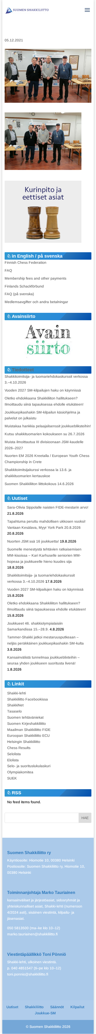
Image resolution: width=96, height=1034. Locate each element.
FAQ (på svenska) (19, 294)
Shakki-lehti (16, 693)
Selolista (14, 754)
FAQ (8, 270)
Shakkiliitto (34, 1007)
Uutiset (12, 1007)
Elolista (13, 760)
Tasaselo (14, 711)
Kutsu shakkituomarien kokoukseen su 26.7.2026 (44, 434)
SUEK (12, 778)
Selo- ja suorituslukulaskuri (28, 766)
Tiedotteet (23, 369)
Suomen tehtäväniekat (25, 717)
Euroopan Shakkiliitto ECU (28, 735)
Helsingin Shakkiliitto (23, 742)
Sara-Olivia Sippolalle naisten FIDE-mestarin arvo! (47, 507)
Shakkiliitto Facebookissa (27, 699)
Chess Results (18, 748)
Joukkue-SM (45, 1013)
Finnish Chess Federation (25, 262)
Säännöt (57, 1007)
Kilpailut (77, 1007)
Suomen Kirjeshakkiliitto (26, 723)
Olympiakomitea (20, 772)
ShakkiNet (15, 705)
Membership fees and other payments (35, 278)
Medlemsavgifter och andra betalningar (36, 302)
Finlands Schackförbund (24, 286)
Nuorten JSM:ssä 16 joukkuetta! (33, 541)
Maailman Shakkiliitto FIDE (28, 730)
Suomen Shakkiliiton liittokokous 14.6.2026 (39, 484)
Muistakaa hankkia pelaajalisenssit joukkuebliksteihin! (48, 426)
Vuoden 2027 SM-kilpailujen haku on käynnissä (43, 390)
